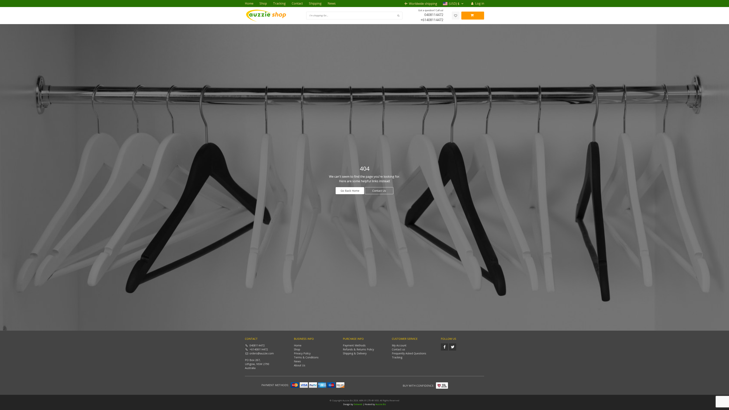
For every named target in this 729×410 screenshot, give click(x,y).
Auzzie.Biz (381, 404)
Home (249, 3)
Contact (297, 3)
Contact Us (379, 190)
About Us (299, 365)
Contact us (398, 349)
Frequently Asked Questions (409, 353)
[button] (453, 3)
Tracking (279, 3)
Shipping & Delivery (355, 353)
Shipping (315, 3)
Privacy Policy (302, 353)
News (332, 3)
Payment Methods (354, 345)
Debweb (358, 404)
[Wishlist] (455, 16)
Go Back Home (350, 190)
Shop (263, 3)
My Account (399, 345)
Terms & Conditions (306, 357)
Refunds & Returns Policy (358, 349)
